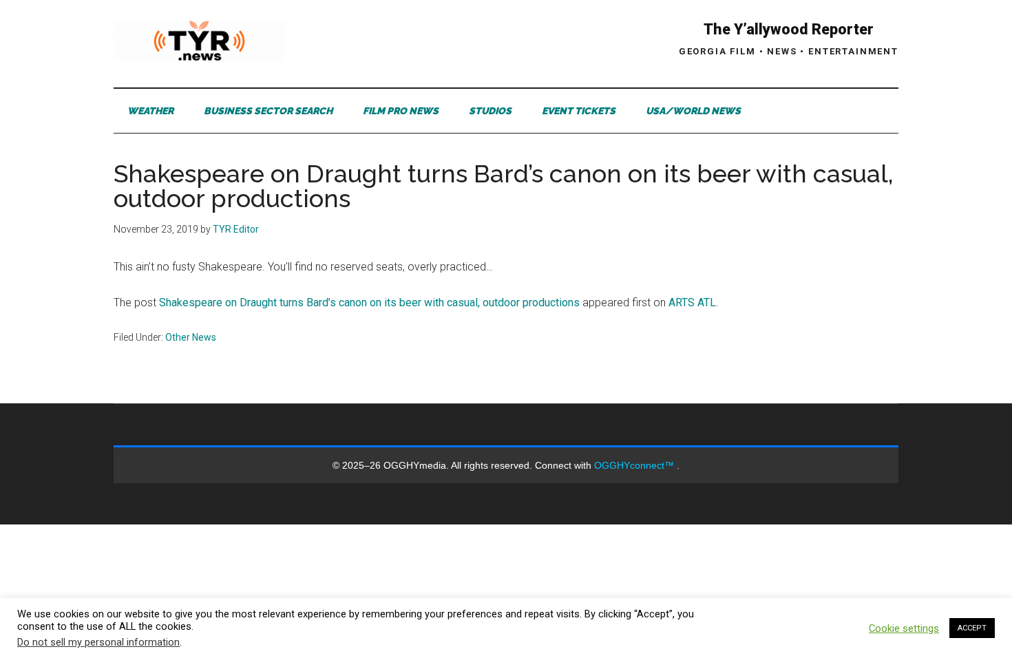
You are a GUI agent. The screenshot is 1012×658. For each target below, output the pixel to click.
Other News (190, 337)
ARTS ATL (692, 302)
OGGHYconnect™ (635, 465)
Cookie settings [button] (904, 628)
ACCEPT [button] (972, 628)
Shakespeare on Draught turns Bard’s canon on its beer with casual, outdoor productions (369, 302)
